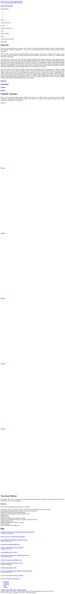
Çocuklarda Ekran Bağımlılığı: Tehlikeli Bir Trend (10, 544)
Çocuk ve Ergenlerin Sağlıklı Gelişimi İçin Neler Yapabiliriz (12, 575)
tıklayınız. (20, 100)
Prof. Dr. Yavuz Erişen (7, 6)
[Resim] (3, 103)
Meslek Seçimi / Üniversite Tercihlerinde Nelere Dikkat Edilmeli (13, 536)
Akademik (6, 584)
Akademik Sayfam (21, 589)
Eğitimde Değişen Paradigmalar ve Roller (9, 567)
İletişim (5, 587)
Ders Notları (4, 41)
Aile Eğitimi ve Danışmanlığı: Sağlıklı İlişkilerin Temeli (11, 559)
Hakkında (6, 582)
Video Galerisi (13, 589)
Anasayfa (6, 581)
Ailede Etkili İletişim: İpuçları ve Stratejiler (9, 552)
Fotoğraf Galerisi (5, 589)
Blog (5, 585)
